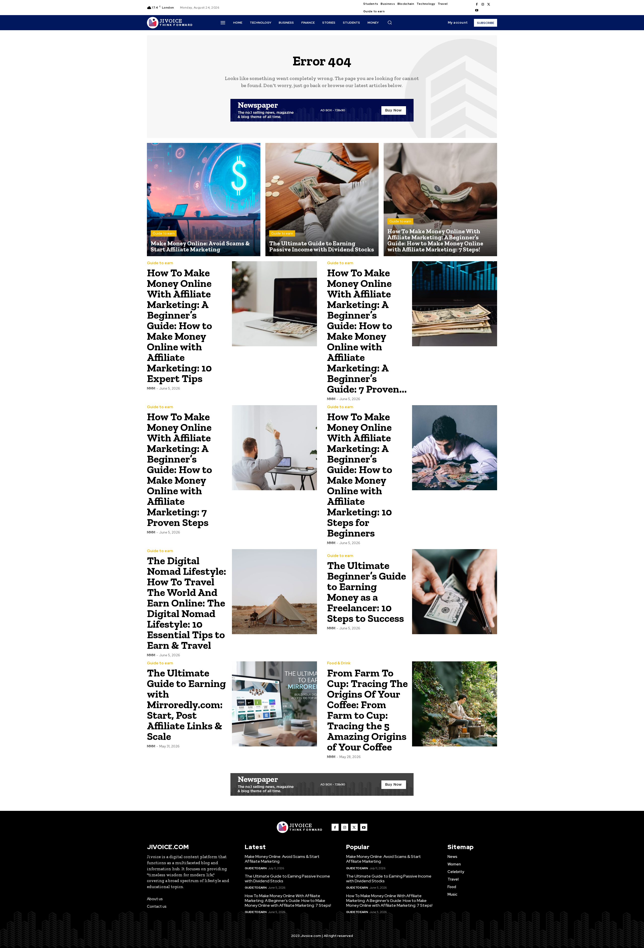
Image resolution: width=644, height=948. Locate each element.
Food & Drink (338, 663)
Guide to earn (164, 233)
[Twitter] (489, 5)
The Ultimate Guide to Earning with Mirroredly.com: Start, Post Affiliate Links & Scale (186, 704)
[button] (389, 22)
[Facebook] (477, 5)
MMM (151, 388)
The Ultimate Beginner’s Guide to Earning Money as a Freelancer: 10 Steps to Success (366, 592)
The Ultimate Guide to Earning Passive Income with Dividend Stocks (287, 879)
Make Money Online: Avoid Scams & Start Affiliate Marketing (282, 859)
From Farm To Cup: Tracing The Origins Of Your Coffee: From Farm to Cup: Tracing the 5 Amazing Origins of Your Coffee (367, 709)
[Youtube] (477, 11)
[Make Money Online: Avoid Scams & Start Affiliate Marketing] (203, 199)
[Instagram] (483, 5)
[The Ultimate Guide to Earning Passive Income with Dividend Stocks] (322, 199)
